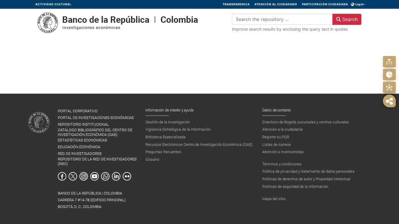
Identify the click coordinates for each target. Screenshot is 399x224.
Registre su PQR (275, 137)
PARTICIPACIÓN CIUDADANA (325, 4)
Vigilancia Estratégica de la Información (178, 129)
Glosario (152, 159)
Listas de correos (276, 144)
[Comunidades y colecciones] (389, 62)
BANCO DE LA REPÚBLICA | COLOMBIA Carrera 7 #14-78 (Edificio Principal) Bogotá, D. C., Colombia (92, 200)
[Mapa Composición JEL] (389, 87)
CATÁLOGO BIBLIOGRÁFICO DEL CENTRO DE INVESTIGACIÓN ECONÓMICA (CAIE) (95, 132)
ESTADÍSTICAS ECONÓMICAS (82, 140)
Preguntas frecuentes (163, 152)
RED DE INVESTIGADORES (80, 153)
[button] (353, 4)
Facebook (62, 176)
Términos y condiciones (282, 164)
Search (349, 19)
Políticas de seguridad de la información (295, 186)
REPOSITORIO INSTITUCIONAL (83, 124)
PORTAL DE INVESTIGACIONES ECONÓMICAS (96, 118)
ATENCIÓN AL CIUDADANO (275, 4)
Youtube (94, 176)
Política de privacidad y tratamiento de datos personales (308, 171)
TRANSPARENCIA (236, 4)
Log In (359, 4)
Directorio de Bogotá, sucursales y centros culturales (305, 122)
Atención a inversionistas (283, 152)
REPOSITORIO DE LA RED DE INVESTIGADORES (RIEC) (97, 161)
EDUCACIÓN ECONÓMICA (79, 147)
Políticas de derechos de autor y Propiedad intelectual (306, 179)
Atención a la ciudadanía (282, 129)
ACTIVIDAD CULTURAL (53, 4)
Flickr (127, 176)
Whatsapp (105, 176)
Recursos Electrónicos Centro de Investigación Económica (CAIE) (198, 144)
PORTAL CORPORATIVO (78, 111)
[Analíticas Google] (389, 74)
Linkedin (116, 176)
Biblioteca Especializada (165, 137)
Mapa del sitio (273, 199)
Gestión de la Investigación (167, 122)
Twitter (73, 176)
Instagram (83, 176)
